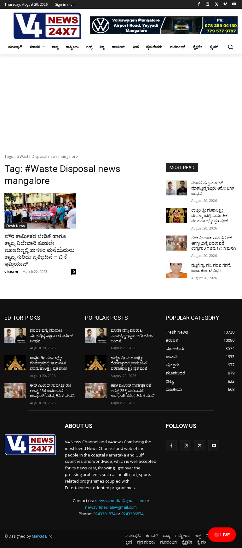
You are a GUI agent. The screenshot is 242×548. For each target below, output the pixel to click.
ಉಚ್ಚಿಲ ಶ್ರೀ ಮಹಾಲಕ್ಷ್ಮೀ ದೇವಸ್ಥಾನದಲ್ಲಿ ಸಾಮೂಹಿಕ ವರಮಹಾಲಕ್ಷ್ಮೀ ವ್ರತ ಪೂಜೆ (209, 215)
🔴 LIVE (222, 534)
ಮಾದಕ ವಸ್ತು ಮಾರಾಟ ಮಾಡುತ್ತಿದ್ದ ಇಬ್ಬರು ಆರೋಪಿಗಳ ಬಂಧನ (212, 188)
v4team (11, 271)
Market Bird (42, 536)
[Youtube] (234, 4)
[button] (230, 47)
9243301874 (104, 514)
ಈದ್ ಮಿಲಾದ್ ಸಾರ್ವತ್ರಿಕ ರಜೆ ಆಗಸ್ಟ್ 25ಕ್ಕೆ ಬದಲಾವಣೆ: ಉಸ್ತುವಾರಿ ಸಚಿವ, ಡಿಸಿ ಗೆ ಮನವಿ (213, 243)
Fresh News (15, 226)
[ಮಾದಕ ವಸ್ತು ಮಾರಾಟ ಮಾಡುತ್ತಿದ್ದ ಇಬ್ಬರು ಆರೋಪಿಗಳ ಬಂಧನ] (176, 188)
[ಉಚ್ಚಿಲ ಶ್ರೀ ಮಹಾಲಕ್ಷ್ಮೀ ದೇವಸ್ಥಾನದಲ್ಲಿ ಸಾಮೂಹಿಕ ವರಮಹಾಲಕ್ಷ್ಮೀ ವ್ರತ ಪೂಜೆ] (176, 215)
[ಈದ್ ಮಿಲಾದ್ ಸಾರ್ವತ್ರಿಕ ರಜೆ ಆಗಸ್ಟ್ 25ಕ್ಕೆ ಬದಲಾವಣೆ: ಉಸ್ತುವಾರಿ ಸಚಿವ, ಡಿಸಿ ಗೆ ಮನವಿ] (176, 243)
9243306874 (132, 514)
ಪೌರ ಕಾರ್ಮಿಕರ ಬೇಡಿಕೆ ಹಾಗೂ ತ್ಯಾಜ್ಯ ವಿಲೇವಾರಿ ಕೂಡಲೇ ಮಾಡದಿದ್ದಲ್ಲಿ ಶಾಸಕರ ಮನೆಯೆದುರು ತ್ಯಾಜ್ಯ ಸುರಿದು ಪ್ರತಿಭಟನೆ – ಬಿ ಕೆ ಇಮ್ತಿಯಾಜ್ (39, 250)
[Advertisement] (121, 102)
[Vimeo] (225, 4)
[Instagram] (207, 4)
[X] (216, 4)
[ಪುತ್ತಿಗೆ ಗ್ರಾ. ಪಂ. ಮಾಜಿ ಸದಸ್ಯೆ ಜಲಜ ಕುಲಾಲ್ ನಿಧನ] (176, 270)
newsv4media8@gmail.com (111, 507)
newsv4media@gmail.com (119, 500)
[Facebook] (199, 4)
